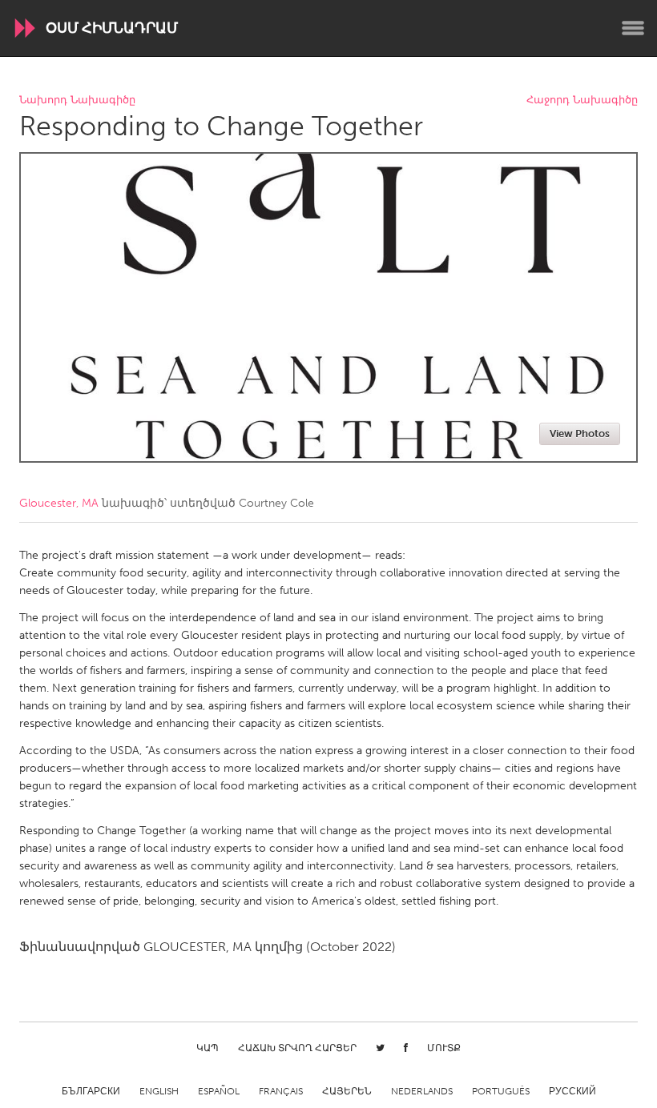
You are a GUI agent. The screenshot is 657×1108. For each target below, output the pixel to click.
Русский (572, 1091)
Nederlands (422, 1091)
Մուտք (444, 1048)
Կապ (207, 1048)
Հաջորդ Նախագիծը (582, 100)
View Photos (580, 434)
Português (501, 1091)
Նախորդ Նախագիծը (77, 100)
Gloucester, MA (59, 503)
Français (281, 1091)
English (159, 1091)
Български (91, 1091)
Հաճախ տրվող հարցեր (297, 1048)
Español (219, 1091)
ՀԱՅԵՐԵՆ (347, 1091)
